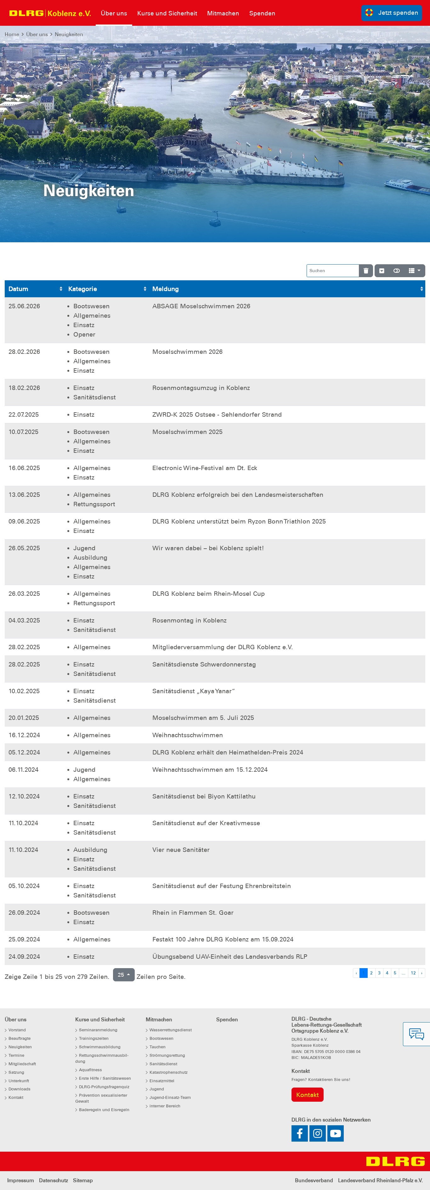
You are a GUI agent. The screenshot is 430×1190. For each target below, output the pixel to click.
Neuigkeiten (69, 34)
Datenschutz (53, 1180)
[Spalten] (414, 270)
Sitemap (83, 1180)
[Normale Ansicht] (397, 270)
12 (413, 973)
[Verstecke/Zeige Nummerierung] (382, 270)
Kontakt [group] (307, 1095)
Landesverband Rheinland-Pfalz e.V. (380, 1180)
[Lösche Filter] (366, 270)
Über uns (37, 34)
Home (12, 34)
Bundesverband (314, 1180)
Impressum (20, 1180)
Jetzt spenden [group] (398, 12)
